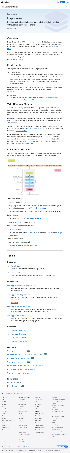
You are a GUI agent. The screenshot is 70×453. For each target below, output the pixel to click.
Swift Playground (6, 420)
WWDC (53, 436)
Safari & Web (22, 441)
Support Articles (39, 413)
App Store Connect (40, 427)
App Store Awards (55, 429)
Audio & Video (22, 408)
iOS (3, 399)
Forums (37, 406)
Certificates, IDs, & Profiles (42, 430)
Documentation (11, 7)
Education (21, 418)
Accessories (22, 401)
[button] (58, 2)
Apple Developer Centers (57, 427)
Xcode (3, 425)
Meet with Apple (55, 425)
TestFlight (4, 422)
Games (20, 422)
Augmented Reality (23, 411)
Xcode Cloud (5, 427)
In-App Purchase (23, 427)
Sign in (62, 2)
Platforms (11, 262)
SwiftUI (4, 418)
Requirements (14, 65)
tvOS (3, 406)
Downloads (38, 404)
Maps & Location (23, 432)
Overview (12, 38)
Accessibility (22, 399)
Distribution (21, 416)
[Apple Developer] (5, 2)
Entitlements (12, 281)
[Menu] (68, 2)
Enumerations (13, 379)
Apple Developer (39, 425)
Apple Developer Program (58, 399)
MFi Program (54, 409)
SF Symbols (5, 430)
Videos (36, 408)
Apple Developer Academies (58, 434)
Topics (11, 255)
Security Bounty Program (57, 416)
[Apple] (3, 394)
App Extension (22, 404)
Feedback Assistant (40, 432)
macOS (4, 404)
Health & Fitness (23, 425)
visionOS (4, 408)
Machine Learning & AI (24, 434)
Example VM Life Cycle (18, 149)
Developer (9, 393)
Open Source (22, 437)
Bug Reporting (38, 418)
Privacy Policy (40, 450)
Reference (11, 327)
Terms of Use (32, 450)
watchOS (4, 411)
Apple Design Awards (56, 432)
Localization (22, 430)
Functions (11, 347)
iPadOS (4, 401)
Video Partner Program (57, 414)
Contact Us (38, 416)
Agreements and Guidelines (53, 450)
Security (21, 439)
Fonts (20, 420)
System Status (38, 420)
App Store (21, 406)
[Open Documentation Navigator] (3, 6)
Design (20, 413)
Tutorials (37, 401)
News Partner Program (57, 411)
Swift (3, 416)
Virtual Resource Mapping (20, 104)
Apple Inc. (13, 450)
